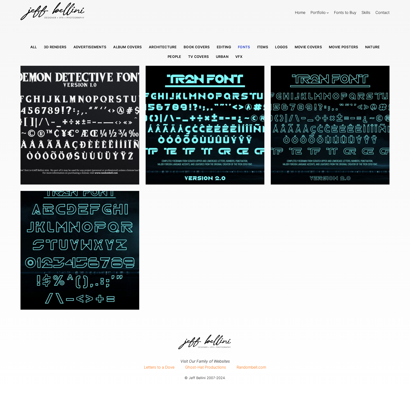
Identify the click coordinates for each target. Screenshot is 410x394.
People (174, 56)
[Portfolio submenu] (328, 12)
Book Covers (197, 47)
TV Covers (198, 56)
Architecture (163, 47)
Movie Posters (343, 47)
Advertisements (89, 47)
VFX (238, 56)
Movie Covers (308, 47)
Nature (372, 47)
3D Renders (55, 47)
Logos (281, 47)
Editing (224, 47)
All (33, 47)
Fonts (244, 47)
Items (262, 47)
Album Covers (127, 47)
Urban (222, 56)
